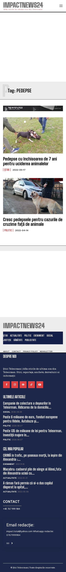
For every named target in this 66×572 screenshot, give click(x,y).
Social (6, 412)
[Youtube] (39, 384)
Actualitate (10, 478)
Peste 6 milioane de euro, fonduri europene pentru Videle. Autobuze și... (30, 419)
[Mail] (23, 384)
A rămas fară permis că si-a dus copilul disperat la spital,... (28, 485)
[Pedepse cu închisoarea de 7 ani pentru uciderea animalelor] (33, 135)
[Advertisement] (33, 47)
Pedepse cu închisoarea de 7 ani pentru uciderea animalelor (30, 161)
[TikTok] (31, 384)
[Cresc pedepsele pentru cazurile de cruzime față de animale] (33, 196)
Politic (8, 230)
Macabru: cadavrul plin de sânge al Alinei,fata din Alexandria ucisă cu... (32, 471)
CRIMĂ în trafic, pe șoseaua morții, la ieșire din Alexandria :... (32, 457)
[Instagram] (14, 384)
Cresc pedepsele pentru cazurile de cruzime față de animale (32, 222)
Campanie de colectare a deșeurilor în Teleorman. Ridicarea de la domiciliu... (27, 405)
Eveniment (9, 464)
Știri (6, 169)
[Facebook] (6, 384)
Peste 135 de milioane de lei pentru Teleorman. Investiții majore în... (32, 433)
